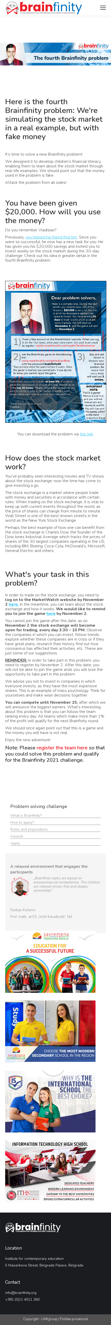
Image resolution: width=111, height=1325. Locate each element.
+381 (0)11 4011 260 (22, 1299)
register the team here (62, 747)
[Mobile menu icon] (103, 8)
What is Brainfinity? (26, 815)
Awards (17, 836)
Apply (15, 843)
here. (14, 604)
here (51, 613)
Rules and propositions (29, 829)
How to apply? (22, 822)
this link (86, 434)
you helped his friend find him (51, 237)
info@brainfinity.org (20, 1292)
